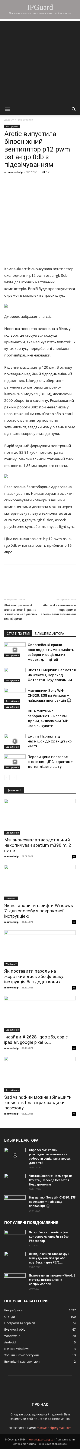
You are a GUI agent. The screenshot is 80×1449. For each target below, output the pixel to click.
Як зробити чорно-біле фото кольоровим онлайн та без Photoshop (49, 1237)
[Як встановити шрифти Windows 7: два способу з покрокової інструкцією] (40, 882)
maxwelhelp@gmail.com (54, 1428)
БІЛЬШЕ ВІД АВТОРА (49, 633)
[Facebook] (8, 181)
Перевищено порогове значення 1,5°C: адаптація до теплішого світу (50, 762)
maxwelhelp (15, 172)
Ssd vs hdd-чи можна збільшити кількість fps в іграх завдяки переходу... (38, 1102)
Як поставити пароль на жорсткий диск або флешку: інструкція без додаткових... (34, 976)
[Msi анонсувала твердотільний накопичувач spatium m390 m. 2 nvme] (40, 816)
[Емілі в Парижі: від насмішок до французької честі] (15, 741)
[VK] (18, 181)
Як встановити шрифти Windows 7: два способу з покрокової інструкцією (38, 911)
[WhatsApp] (57, 181)
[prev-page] (7, 777)
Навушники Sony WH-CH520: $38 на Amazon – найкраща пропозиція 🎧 (49, 695)
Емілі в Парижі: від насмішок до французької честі (50, 741)
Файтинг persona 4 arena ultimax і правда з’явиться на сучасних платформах (20, 612)
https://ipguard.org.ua (41, 1439)
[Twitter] (28, 181)
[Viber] (38, 181)
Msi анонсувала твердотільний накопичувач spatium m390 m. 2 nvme (37, 845)
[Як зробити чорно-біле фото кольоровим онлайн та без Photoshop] (15, 1237)
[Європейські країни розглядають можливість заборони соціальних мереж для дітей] (15, 649)
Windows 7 (11, 898)
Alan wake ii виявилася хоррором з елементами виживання (58, 609)
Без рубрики (25, 119)
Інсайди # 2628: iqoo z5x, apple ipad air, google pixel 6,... (36, 1039)
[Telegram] (48, 181)
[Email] (67, 181)
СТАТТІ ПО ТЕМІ (18, 633)
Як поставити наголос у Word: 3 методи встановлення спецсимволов (52, 1280)
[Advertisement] (40, 61)
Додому (9, 119)
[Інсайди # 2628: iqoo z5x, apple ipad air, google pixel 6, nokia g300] (40, 1013)
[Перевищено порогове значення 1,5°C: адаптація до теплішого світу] (15, 761)
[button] (7, 109)
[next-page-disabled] (13, 777)
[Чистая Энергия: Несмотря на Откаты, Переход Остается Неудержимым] (15, 675)
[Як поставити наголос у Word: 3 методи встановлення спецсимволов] (15, 1280)
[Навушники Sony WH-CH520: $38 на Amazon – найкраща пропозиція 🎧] (15, 695)
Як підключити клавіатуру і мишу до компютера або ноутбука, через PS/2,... (48, 1258)
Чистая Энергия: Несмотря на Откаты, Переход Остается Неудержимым (52, 675)
